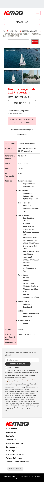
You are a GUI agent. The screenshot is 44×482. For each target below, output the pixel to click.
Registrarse (11, 432)
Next (36, 58)
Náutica (22, 22)
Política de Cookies (14, 458)
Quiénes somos (12, 447)
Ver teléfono (22, 135)
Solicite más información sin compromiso (22, 121)
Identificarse (11, 429)
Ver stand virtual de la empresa (22, 130)
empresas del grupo (20, 397)
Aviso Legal (25, 380)
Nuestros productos (14, 443)
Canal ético (11, 440)
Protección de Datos (14, 454)
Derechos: (17, 399)
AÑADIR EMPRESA (15, 469)
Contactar (10, 436)
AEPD (7, 409)
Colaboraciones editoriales (17, 462)
